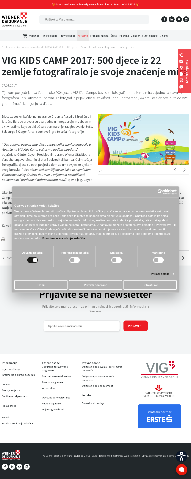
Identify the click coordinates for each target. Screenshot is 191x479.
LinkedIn (172, 19)
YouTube (179, 19)
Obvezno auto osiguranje (56, 397)
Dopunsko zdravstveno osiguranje (55, 368)
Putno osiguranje (51, 403)
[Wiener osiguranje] (14, 19)
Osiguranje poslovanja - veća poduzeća (98, 378)
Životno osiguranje (52, 382)
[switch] (74, 260)
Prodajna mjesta (11, 390)
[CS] (181, 456)
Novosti (34, 47)
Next (184, 169)
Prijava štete (9, 405)
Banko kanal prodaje (93, 403)
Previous (175, 169)
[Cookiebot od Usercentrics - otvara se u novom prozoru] (160, 192)
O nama (6, 384)
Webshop (34, 35)
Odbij (41, 285)
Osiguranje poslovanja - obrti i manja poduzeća (102, 368)
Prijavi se (135, 326)
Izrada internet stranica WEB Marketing (119, 455)
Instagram (186, 19)
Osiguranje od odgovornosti (97, 385)
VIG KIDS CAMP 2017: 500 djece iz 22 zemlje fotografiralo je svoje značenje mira (87, 47)
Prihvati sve (150, 285)
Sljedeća (183, 258)
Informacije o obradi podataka (18, 374)
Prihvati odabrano (95, 285)
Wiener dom (48, 388)
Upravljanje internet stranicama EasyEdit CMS (165, 455)
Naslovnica (8, 47)
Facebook (164, 19)
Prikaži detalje (160, 273)
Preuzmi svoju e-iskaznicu (56, 376)
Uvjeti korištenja (11, 369)
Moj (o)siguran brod (53, 409)
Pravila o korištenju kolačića (17, 423)
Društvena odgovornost (15, 396)
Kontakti (6, 417)
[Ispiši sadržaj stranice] (3, 239)
